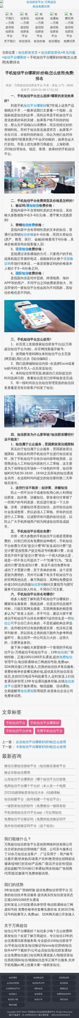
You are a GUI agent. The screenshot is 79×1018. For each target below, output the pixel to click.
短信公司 (38, 999)
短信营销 (37, 584)
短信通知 (26, 691)
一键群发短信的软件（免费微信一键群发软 (35, 806)
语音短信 (22, 249)
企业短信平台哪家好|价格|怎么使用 (41, 742)
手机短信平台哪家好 (44, 722)
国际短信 (22, 273)
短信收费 (28, 225)
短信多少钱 (13, 999)
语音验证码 (64, 977)
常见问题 (68, 52)
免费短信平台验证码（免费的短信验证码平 (35, 819)
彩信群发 (64, 983)
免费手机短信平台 (50, 731)
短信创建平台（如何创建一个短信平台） (33, 799)
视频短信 (64, 988)
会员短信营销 (13, 983)
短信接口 (13, 994)
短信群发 (38, 994)
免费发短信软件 (64, 994)
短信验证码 (38, 977)
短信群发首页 (28, 52)
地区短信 (64, 999)
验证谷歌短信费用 (17, 772)
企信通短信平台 (13, 988)
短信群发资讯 (51, 52)
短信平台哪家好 (15, 57)
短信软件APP (38, 983)
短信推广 (64, 652)
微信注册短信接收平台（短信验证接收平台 (35, 766)
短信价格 (26, 234)
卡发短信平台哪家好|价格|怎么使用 (41, 746)
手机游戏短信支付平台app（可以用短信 (33, 812)
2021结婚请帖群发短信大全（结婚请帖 (32, 792)
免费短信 (65, 657)
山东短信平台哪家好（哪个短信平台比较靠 (35, 779)
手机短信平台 (15, 722)
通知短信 (32, 205)
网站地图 (13, 1005)
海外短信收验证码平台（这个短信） (30, 826)
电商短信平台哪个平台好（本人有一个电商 (35, 786)
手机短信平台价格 (19, 731)
